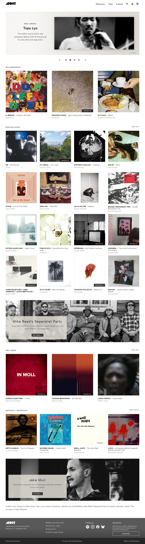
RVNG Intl (55, 117)
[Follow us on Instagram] (92, 527)
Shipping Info (51, 529)
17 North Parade (12, 450)
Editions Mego (57, 401)
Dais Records (79, 167)
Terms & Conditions (13, 541)
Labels (119, 3)
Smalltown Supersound (106, 117)
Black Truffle (10, 294)
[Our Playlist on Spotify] (87, 527)
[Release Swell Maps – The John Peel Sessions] (89, 429)
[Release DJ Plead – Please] (118, 91)
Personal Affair (11, 250)
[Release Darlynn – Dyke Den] (55, 187)
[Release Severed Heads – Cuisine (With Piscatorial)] (55, 429)
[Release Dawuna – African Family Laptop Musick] (123, 271)
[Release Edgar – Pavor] (123, 146)
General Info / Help (53, 526)
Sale (111, 3)
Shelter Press (103, 401)
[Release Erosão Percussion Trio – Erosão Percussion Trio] (123, 188)
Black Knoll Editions (13, 401)
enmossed (44, 292)
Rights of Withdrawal (131, 541)
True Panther (113, 294)
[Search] (127, 4)
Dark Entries (112, 167)
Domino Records (80, 209)
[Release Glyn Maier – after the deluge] (55, 271)
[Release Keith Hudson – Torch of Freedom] (21, 429)
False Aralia (78, 292)
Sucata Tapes (79, 250)
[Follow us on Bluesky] (103, 527)
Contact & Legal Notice (54, 532)
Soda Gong (10, 117)
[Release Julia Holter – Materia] (89, 187)
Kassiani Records (114, 211)
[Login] (132, 4)
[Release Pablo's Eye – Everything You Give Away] (55, 229)
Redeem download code (55, 522)
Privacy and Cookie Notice (72, 541)
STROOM (43, 252)
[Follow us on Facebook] (97, 527)
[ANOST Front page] (11, 4)
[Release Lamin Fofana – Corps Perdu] (118, 375)
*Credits (133, 53)
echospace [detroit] (115, 452)
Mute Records (79, 452)
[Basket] (137, 4)
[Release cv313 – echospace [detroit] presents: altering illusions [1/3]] (123, 429)
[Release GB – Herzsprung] (21, 146)
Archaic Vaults (45, 167)
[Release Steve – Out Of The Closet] (21, 187)
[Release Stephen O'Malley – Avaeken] (89, 146)
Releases (100, 3)
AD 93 (8, 167)
